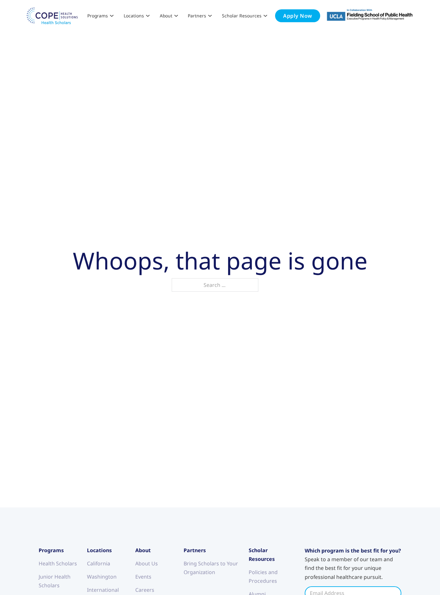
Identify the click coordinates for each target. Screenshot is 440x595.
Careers (144, 589)
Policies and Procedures (263, 576)
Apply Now (297, 15)
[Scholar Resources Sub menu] (265, 16)
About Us (146, 563)
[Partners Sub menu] (210, 16)
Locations (134, 16)
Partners (197, 16)
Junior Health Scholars (55, 581)
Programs (97, 16)
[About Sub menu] (176, 16)
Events (143, 576)
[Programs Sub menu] (112, 16)
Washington (102, 576)
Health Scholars (58, 563)
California (98, 563)
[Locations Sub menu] (148, 16)
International (103, 589)
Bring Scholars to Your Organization (211, 568)
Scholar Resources (242, 16)
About (166, 16)
